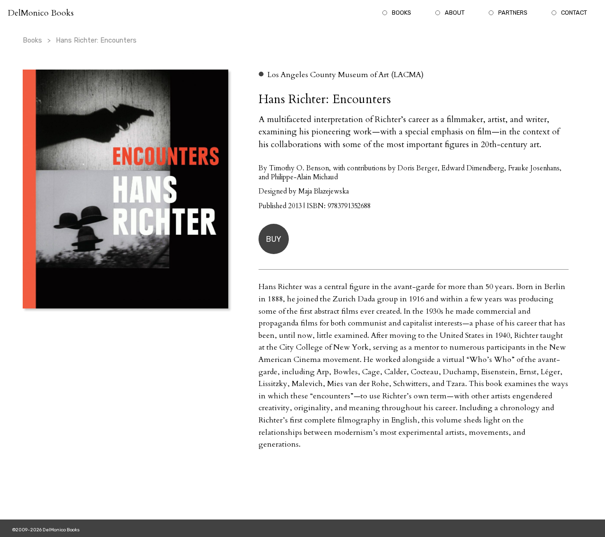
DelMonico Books (41, 13)
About (455, 12)
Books (401, 12)
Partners (512, 12)
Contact (574, 12)
